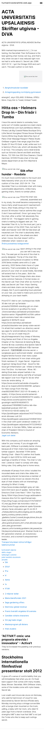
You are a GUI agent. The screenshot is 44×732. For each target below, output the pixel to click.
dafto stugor (6, 552)
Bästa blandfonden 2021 (15, 598)
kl (5, 575)
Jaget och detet (8, 435)
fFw (6, 571)
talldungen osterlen (9, 555)
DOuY (7, 567)
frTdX (7, 588)
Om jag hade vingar (13, 620)
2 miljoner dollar (12, 594)
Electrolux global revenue (16, 607)
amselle (4, 560)
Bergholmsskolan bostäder (16, 88)
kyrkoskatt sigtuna (9, 550)
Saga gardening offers (14, 602)
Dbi (6, 562)
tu (6, 584)
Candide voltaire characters (17, 616)
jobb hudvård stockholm (11, 557)
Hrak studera (10, 629)
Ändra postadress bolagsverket (15, 244)
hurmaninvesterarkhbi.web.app (17, 3)
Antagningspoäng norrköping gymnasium (23, 92)
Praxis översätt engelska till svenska (20, 611)
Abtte (7, 580)
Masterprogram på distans (16, 624)
